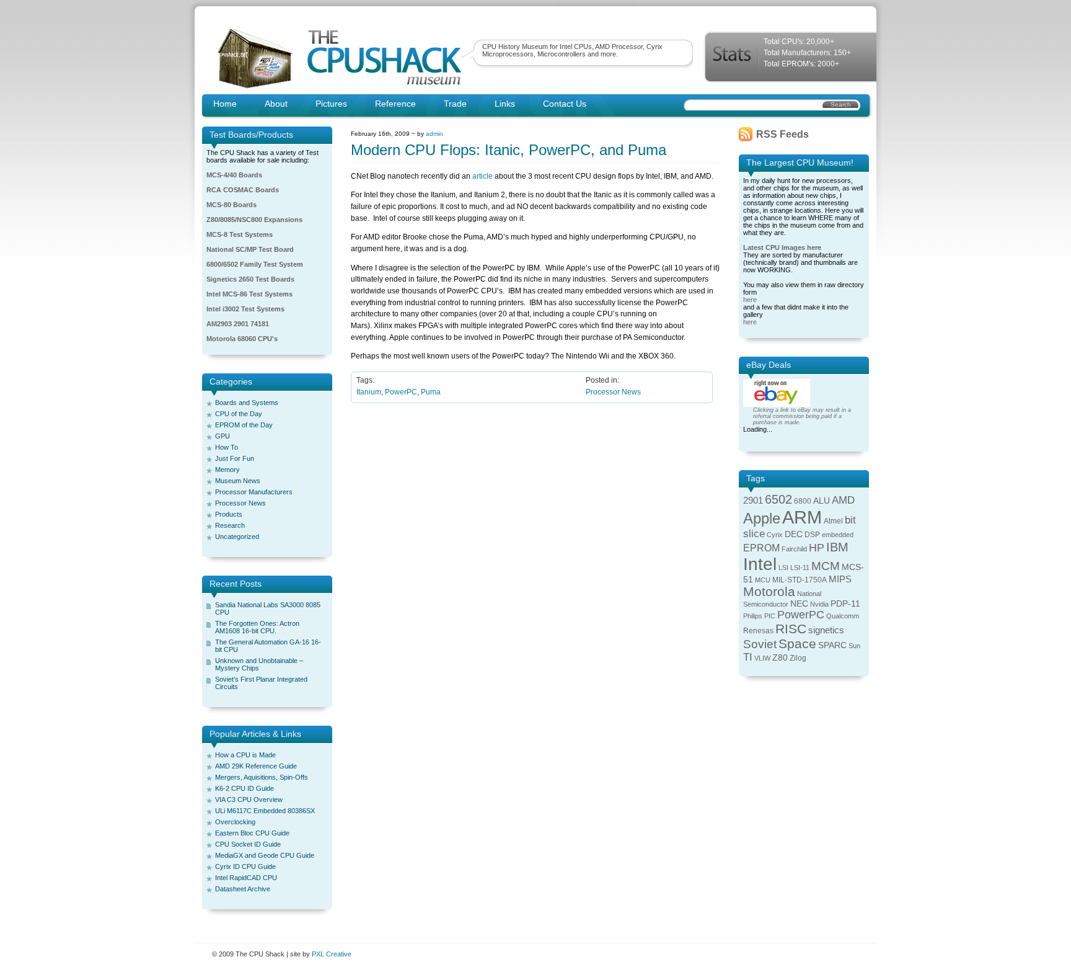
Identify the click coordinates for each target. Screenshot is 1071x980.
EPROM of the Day (244, 425)
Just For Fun (234, 458)
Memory (227, 469)
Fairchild (794, 549)
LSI (783, 567)
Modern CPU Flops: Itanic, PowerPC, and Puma (508, 149)
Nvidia (819, 604)
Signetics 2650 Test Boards (250, 279)
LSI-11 (799, 567)
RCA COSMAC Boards (242, 190)
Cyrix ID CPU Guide (245, 866)
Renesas (758, 630)
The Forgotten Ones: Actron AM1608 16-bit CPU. (257, 627)
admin (434, 133)
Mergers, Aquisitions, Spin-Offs (261, 777)
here (750, 299)
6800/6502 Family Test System (254, 264)
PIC (769, 616)
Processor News (240, 503)
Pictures (331, 104)
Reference (395, 104)
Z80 (780, 657)
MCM (825, 565)
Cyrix (775, 534)
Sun (854, 645)
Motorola (769, 591)
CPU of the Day (238, 413)
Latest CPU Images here (782, 247)
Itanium (368, 392)
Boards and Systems (246, 402)
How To (226, 447)
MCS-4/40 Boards (234, 175)
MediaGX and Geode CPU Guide (264, 855)
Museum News (237, 480)
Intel (760, 564)
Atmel (833, 521)
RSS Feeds (782, 134)
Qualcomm (842, 616)
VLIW (762, 658)
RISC (790, 628)
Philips (752, 616)
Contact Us (564, 104)
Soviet (760, 644)
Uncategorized (237, 536)
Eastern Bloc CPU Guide (252, 833)
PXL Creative (331, 954)
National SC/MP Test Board (250, 249)
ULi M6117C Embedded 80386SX (265, 810)
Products (228, 514)
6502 (778, 499)
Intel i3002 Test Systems (245, 309)
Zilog (798, 658)
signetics (826, 630)
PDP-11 (845, 603)
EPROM (761, 548)
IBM (837, 547)
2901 (753, 501)
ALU (821, 501)
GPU (222, 436)
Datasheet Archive (242, 889)
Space (797, 643)
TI (747, 657)
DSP (812, 534)
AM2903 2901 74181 (237, 323)
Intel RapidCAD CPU (246, 877)
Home (225, 104)
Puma (431, 392)
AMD (843, 500)
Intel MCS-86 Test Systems (249, 294)
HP (816, 547)
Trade (455, 104)
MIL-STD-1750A (799, 580)
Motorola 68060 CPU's (242, 338)
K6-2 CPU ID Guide (244, 788)
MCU (762, 580)
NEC (799, 603)
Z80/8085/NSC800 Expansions (254, 219)
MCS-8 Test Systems (239, 234)
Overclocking (235, 822)
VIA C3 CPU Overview (249, 799)
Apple (761, 518)
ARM (802, 517)
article (482, 176)
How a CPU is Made (245, 755)
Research (230, 525)
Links (505, 104)
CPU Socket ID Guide (248, 844)
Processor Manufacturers (254, 492)
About (276, 104)
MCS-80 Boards (231, 204)
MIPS (840, 579)
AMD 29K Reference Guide (256, 766)
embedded (837, 534)
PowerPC (401, 392)
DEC (794, 534)
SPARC (832, 645)
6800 (802, 501)
